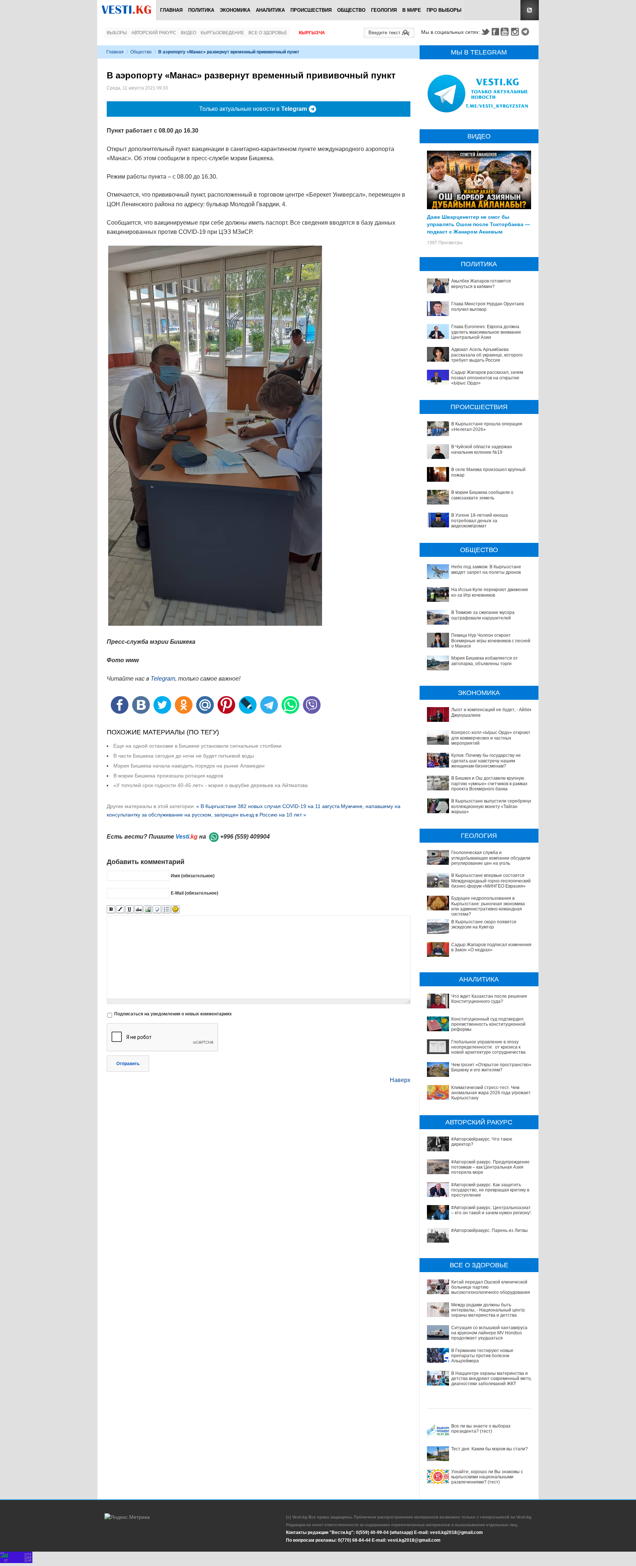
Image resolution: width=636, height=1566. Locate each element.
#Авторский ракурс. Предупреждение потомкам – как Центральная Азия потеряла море (490, 1167)
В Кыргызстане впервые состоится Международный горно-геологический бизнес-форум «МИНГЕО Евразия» (491, 881)
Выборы (117, 32)
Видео (188, 32)
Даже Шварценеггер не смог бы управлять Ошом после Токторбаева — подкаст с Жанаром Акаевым (478, 224)
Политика (201, 10)
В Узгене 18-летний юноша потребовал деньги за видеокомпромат (479, 521)
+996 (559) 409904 (245, 836)
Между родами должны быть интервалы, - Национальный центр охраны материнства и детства (488, 1310)
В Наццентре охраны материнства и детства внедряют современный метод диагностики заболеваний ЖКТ (492, 1379)
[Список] (166, 909)
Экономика (235, 10)
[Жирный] (111, 909)
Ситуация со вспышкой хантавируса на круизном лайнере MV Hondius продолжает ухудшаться (489, 1333)
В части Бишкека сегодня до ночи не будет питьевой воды (183, 756)
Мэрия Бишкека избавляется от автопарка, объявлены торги (484, 661)
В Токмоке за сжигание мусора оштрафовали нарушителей (483, 615)
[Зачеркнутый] (138, 909)
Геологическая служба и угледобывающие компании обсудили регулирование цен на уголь (490, 858)
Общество (351, 10)
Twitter (485, 32)
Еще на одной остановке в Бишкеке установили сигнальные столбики (197, 746)
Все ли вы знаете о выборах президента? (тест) (480, 1428)
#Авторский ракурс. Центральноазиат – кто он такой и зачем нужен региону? (491, 1210)
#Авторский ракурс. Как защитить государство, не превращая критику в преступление (490, 1190)
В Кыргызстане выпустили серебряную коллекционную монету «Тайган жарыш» (492, 806)
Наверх (400, 1080)
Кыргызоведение (222, 32)
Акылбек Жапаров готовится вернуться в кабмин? (481, 283)
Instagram (516, 32)
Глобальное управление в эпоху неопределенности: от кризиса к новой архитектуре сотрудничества (488, 1047)
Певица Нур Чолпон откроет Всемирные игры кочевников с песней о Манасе (490, 641)
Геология (384, 10)
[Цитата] (157, 909)
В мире (411, 10)
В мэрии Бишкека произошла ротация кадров (168, 776)
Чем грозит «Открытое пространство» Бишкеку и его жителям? (491, 1067)
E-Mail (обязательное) (194, 893)
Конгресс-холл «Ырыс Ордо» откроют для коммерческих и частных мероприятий (490, 738)
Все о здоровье (267, 32)
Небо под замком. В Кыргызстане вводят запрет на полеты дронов (486, 569)
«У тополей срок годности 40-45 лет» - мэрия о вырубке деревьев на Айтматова (210, 785)
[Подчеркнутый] (129, 909)
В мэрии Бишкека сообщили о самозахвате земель (482, 495)
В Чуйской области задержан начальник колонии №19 (481, 449)
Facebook (495, 32)
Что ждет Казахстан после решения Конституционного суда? (489, 999)
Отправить (127, 1063)
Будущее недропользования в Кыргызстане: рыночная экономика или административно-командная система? (488, 906)
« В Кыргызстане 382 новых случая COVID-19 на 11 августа (268, 806)
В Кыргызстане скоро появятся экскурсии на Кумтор (483, 924)
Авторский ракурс (153, 32)
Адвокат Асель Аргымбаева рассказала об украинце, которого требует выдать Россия (487, 355)
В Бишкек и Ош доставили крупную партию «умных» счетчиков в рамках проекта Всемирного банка (489, 783)
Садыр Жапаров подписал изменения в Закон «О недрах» (491, 947)
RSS (529, 10)
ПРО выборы (444, 10)
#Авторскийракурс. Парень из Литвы (489, 1230)
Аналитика (270, 10)
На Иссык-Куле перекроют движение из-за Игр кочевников (489, 592)
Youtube (506, 32)
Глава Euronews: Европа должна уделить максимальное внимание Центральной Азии (486, 332)
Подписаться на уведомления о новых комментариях (173, 1014)
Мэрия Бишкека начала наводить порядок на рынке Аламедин (189, 766)
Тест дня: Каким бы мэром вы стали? (489, 1448)
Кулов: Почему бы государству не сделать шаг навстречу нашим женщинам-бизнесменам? (486, 761)
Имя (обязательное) (193, 875)
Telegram (526, 32)
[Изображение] (148, 909)
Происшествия (311, 10)
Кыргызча (312, 32)
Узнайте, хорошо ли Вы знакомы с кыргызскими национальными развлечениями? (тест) (487, 1477)
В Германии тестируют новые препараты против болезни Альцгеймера (482, 1356)
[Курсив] (120, 909)
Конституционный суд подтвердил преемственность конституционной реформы (488, 1024)
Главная (171, 10)
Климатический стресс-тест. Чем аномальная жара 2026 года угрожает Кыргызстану (491, 1093)
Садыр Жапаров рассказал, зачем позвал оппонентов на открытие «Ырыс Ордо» (487, 378)
